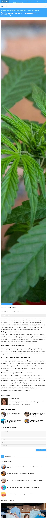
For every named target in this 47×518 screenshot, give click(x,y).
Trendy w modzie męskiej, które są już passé (36, 421)
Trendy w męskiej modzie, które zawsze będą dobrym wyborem (13, 415)
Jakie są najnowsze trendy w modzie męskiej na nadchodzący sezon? (14, 421)
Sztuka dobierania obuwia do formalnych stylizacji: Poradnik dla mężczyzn (38, 415)
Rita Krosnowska (5, 307)
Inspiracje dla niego (7, 303)
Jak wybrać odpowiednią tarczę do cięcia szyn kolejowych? (20, 473)
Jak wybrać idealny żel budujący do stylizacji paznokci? (19, 494)
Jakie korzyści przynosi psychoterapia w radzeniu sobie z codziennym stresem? (25, 480)
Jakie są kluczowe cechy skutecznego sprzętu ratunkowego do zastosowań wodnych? (24, 467)
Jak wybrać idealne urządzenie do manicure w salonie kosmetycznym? (23, 487)
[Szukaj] (2, 456)
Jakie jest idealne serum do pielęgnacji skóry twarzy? (21, 1)
